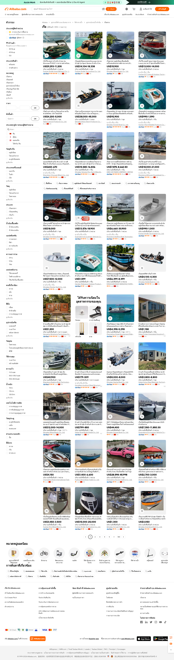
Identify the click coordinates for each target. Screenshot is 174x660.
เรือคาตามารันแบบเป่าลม (85, 576)
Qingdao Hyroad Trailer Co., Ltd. (118, 527)
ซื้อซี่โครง (49, 183)
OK (35, 108)
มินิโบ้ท (68, 576)
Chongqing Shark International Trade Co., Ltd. (57, 480)
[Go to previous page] (85, 537)
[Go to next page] (123, 537)
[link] (171, 637)
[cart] (134, 9)
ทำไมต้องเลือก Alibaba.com (14, 593)
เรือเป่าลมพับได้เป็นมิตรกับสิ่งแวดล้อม (65, 571)
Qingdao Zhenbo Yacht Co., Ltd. (54, 287)
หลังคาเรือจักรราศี (15, 576)
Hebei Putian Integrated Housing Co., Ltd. (152, 334)
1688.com (62, 649)
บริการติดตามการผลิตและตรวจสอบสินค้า (52, 612)
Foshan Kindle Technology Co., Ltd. (87, 71)
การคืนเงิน (110, 607)
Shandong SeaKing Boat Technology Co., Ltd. (120, 237)
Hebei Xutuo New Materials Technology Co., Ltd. (152, 382)
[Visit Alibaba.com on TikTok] (165, 622)
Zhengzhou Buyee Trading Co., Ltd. (119, 480)
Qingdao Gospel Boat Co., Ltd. (117, 125)
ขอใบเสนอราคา (78, 598)
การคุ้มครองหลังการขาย (47, 607)
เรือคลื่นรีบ (43, 576)
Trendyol (112, 649)
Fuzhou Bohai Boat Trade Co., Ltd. (87, 480)
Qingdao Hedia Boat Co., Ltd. (148, 282)
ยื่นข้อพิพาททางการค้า (114, 602)
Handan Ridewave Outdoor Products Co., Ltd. (89, 284)
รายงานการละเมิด (113, 616)
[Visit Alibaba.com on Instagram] (155, 622)
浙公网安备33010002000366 (126, 656)
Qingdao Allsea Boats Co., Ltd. (117, 71)
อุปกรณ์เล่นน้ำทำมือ (93, 22)
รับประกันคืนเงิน (45, 598)
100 (119, 537)
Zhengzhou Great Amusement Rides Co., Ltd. (120, 334)
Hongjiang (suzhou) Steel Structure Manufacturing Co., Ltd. (89, 385)
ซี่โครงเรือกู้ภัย (14, 571)
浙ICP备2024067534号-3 (147, 656)
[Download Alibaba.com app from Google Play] (161, 638)
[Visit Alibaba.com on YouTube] (160, 622)
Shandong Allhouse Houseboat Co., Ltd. (152, 175)
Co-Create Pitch (11, 598)
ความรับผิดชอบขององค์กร (14, 602)
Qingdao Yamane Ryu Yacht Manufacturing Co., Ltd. (89, 172)
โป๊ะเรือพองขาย (136, 571)
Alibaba (44, 22)
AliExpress (53, 649)
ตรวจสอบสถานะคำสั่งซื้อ (149, 602)
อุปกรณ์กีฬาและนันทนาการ (61, 22)
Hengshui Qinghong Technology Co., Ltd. (57, 334)
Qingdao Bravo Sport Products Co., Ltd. (89, 122)
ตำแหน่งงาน (9, 607)
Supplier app (94, 639)
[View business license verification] (108, 656)
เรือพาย (30, 576)
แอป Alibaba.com (127, 639)
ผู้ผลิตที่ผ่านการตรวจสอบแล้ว (83, 593)
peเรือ (149, 571)
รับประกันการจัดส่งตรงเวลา (49, 602)
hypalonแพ (87, 571)
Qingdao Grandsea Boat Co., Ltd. (55, 237)
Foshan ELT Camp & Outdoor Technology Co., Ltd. (152, 74)
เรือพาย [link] (107, 22)
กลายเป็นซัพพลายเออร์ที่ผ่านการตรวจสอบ (153, 608)
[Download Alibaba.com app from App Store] (144, 638)
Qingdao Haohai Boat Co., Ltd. (117, 382)
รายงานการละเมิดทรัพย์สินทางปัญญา (120, 611)
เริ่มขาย (143, 598)
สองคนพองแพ (30, 571)
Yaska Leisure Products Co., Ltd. (55, 122)
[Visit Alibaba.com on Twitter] (151, 622)
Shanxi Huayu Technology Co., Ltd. (151, 480)
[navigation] (22, 280)
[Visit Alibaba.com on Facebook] (141, 622)
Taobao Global (97, 649)
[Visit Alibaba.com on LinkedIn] (146, 622)
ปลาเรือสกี (101, 183)
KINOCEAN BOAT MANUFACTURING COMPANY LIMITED (120, 284)
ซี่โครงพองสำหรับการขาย (88, 188)
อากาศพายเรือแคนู (134, 183)
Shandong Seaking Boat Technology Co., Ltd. (57, 382)
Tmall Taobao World (75, 649)
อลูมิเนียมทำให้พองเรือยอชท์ (83, 183)
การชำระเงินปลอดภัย (46, 593)
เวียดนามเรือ (150, 183)
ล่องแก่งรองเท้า (116, 183)
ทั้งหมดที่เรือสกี (68, 188)
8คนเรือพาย (101, 571)
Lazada (87, 649)
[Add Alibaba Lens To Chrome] (38, 638)
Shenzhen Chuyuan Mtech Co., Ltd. (56, 175)
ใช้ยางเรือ (44, 571)
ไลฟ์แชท (109, 598)
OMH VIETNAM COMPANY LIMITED (120, 172)
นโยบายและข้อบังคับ (46, 618)
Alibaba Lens (13, 639)
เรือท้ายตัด (56, 576)
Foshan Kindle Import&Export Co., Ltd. (57, 71)
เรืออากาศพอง (63, 183)
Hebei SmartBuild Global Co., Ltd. (87, 432)
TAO (105, 649)
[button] (103, 9)
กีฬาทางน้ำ (79, 22)
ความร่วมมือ (144, 613)
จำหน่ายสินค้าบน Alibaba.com (151, 593)
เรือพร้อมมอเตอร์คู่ (51, 188)
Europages (121, 649)
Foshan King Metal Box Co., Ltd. (54, 527)
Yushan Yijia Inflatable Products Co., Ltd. (152, 125)
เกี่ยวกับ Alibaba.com (12, 588)
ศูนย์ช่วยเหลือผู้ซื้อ (112, 593)
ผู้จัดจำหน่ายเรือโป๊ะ (118, 571)
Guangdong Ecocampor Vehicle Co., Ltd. (89, 237)
